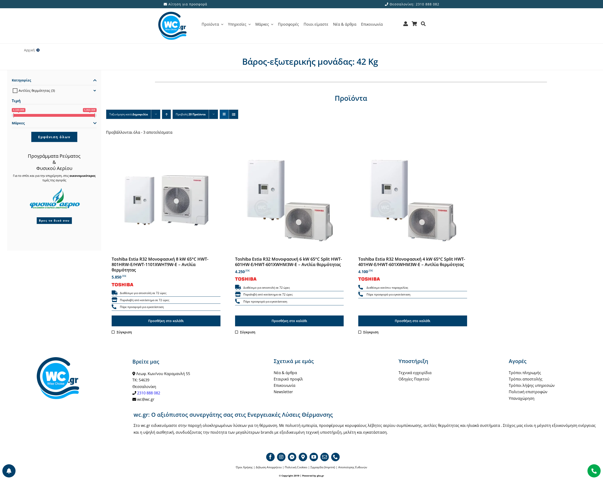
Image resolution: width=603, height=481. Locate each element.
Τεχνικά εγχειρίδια (415, 372)
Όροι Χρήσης (244, 467)
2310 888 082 (148, 393)
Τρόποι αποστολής (525, 379)
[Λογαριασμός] (405, 25)
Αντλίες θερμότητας (34, 90)
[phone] (335, 457)
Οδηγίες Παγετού (414, 379)
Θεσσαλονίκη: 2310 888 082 (413, 4)
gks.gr (320, 475)
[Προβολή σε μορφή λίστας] (233, 114)
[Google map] (303, 457)
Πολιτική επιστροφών (528, 391)
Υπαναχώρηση (521, 398)
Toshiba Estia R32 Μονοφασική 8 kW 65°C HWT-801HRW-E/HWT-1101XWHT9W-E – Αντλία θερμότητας (160, 264)
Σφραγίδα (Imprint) (322, 467)
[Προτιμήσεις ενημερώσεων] (9, 470)
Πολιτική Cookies (296, 467)
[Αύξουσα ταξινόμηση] (166, 114)
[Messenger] (292, 457)
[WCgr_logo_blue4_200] (172, 13)
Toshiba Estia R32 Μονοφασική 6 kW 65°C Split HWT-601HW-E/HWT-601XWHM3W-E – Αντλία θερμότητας (288, 261)
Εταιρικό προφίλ (288, 379)
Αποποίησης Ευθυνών (352, 467)
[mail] (324, 457)
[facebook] (270, 457)
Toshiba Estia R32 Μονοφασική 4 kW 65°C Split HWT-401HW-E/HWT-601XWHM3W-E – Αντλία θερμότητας (411, 261)
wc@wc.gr (146, 399)
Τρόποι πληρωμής (525, 372)
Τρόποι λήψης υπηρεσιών (532, 385)
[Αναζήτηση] (423, 25)
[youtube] (314, 457)
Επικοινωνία (284, 385)
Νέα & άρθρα (285, 372)
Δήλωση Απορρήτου (269, 467)
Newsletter (283, 391)
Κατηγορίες (21, 80)
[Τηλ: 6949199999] (594, 470)
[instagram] (281, 457)
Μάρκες (18, 123)
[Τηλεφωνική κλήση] (114, 307)
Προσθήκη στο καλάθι (166, 321)
